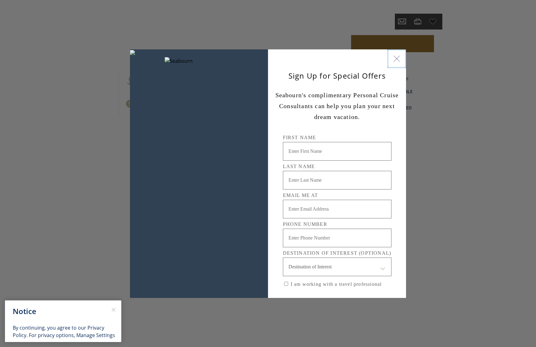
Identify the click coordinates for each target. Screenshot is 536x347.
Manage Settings (95, 335)
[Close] (396, 58)
